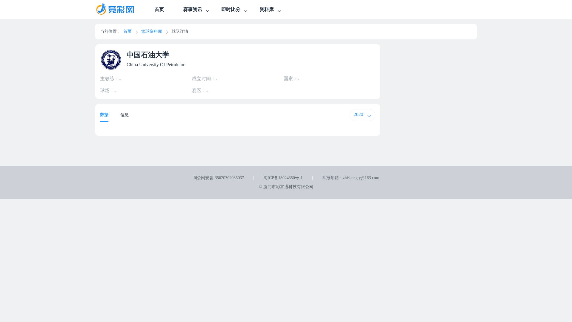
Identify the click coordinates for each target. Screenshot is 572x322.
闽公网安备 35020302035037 (218, 178)
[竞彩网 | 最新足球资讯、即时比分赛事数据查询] (120, 9)
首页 (159, 9)
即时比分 (230, 9)
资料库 (266, 9)
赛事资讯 (192, 9)
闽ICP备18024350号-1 (283, 178)
